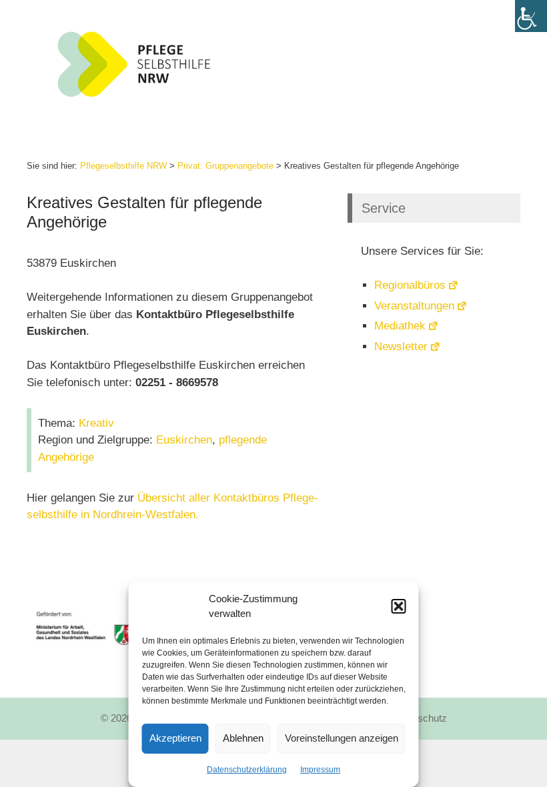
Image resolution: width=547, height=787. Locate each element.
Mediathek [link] (400, 325)
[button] (399, 606)
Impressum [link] (320, 769)
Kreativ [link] (96, 423)
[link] (531, 16)
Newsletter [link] (401, 346)
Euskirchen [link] (184, 440)
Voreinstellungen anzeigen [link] (341, 738)
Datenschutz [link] (419, 718)
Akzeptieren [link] (175, 738)
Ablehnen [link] (243, 738)
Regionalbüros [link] (410, 285)
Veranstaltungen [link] (414, 305)
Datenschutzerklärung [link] (247, 769)
